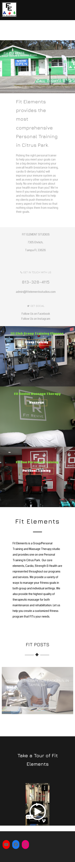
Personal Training (36, 471)
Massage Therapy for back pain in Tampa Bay (37, 682)
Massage (36, 403)
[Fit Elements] (9, 18)
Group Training (36, 342)
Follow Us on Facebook (36, 314)
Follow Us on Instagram (35, 319)
